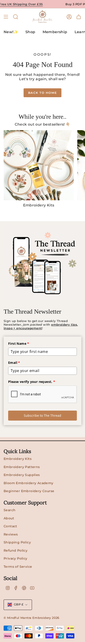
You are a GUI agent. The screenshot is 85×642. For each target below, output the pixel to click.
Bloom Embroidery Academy (28, 483)
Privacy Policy (15, 558)
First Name (18, 343)
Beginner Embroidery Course (29, 491)
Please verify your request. (31, 381)
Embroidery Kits (18, 459)
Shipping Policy (17, 542)
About (9, 518)
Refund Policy (15, 550)
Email (14, 362)
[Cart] (78, 17)
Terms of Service (18, 567)
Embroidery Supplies (22, 475)
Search (9, 510)
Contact (10, 526)
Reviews (11, 534)
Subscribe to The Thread (42, 415)
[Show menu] (5, 17)
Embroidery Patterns (22, 467)
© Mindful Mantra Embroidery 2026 (31, 618)
